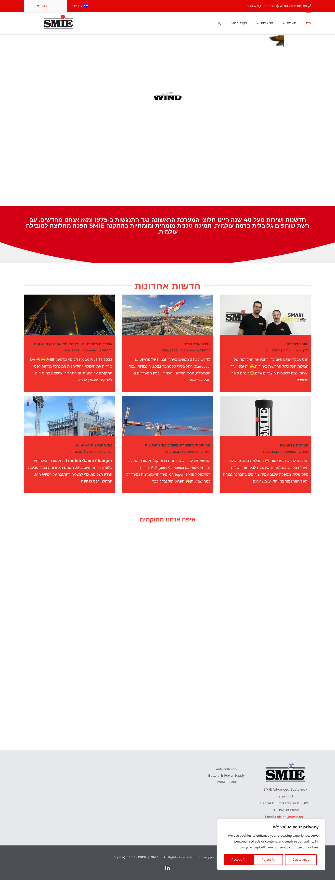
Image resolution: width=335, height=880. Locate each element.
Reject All (268, 859)
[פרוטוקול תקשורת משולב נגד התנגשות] (167, 424)
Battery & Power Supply (226, 775)
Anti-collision (226, 769)
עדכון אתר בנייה (196, 344)
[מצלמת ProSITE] (265, 424)
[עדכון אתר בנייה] (167, 323)
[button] (219, 22)
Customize (301, 859)
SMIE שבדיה (298, 344)
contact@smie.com (261, 6)
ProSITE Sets (226, 782)
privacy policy (208, 857)
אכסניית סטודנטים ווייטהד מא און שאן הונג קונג (72, 344)
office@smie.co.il (291, 817)
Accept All (239, 859)
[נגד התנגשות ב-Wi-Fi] (69, 424)
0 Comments (292, 350)
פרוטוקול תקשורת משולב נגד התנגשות (177, 445)
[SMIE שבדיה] (265, 323)
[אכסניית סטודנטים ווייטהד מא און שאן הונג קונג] (69, 323)
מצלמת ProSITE (294, 445)
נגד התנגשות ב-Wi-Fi (93, 445)
